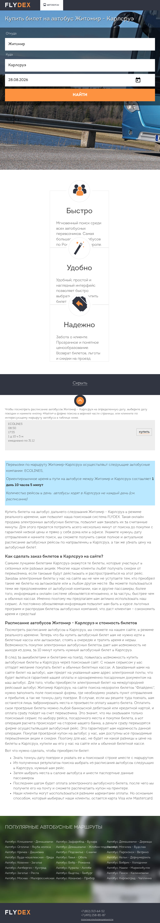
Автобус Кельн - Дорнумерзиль (128, 857)
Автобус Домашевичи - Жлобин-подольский (86, 847)
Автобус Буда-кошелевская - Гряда (29, 857)
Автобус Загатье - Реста (22, 873)
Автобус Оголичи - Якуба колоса (28, 847)
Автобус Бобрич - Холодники (127, 862)
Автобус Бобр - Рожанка (73, 862)
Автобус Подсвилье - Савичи (76, 852)
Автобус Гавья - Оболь (71, 857)
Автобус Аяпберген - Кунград (25, 868)
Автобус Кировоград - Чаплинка (129, 878)
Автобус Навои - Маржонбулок (128, 868)
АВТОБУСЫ (53, 5)
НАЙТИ (80, 95)
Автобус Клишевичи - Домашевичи (29, 841)
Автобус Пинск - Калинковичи (128, 873)
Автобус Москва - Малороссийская (29, 878)
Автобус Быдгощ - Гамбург (74, 873)
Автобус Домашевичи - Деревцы (129, 841)
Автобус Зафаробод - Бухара (76, 841)
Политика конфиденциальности (97, 919)
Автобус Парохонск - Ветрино (128, 852)
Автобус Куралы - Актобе (73, 868)
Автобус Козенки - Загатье (23, 862)
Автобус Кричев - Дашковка (24, 852)
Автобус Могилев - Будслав (126, 847)
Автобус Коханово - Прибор (75, 878)
